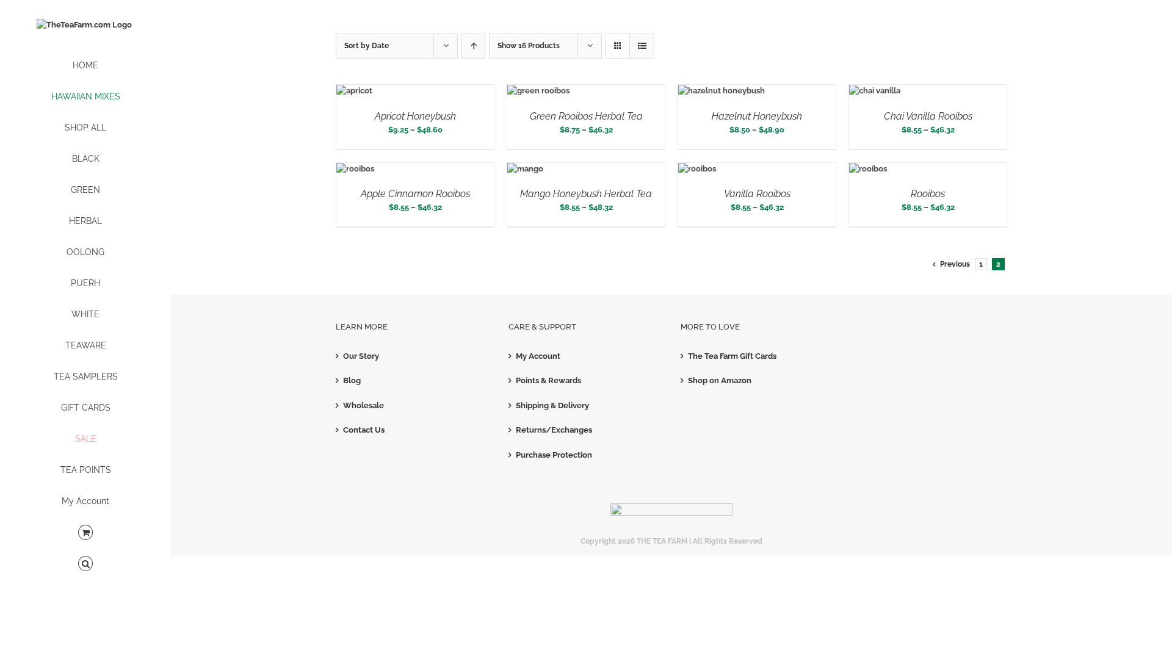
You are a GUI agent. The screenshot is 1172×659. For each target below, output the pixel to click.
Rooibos (928, 194)
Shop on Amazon (719, 380)
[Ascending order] (473, 46)
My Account (538, 356)
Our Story (361, 356)
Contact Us (364, 429)
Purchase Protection (554, 454)
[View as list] (642, 46)
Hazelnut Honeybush (757, 116)
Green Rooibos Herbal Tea (586, 116)
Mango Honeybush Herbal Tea (586, 194)
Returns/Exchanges (554, 429)
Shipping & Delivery (552, 405)
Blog (352, 380)
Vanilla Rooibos (757, 194)
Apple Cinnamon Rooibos (415, 194)
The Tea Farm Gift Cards (732, 356)
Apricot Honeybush (415, 116)
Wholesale (363, 405)
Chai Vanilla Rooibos (928, 116)
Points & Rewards (548, 380)
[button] (85, 564)
